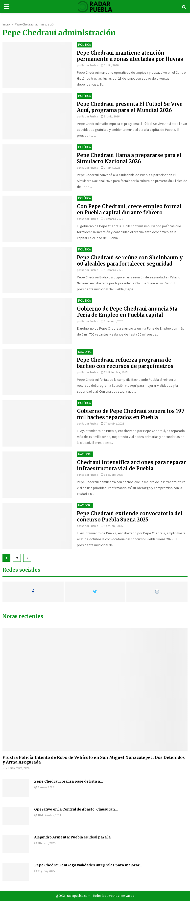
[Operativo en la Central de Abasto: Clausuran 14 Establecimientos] (15, 816)
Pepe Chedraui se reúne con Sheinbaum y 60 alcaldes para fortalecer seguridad (130, 260)
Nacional (85, 352)
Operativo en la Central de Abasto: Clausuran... (76, 809)
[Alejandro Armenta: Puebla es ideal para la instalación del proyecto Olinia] (15, 844)
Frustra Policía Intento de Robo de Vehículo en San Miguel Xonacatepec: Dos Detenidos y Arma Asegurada (93, 760)
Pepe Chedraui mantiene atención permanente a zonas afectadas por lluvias (130, 56)
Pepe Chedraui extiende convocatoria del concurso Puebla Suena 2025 (130, 516)
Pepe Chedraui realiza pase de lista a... (68, 781)
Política (84, 45)
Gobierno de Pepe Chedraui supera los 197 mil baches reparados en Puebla (130, 414)
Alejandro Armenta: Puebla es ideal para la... (74, 837)
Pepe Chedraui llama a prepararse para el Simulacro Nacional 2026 (129, 158)
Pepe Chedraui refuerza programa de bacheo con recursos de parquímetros (125, 363)
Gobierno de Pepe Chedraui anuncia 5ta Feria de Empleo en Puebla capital (127, 312)
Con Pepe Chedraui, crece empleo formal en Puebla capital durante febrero (129, 209)
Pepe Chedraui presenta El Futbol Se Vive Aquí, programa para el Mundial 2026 (130, 107)
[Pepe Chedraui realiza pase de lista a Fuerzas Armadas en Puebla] (15, 788)
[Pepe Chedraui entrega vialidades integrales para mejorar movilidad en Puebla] (15, 872)
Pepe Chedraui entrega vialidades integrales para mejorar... (88, 865)
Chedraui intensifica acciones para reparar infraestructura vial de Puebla (131, 465)
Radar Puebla (89, 65)
